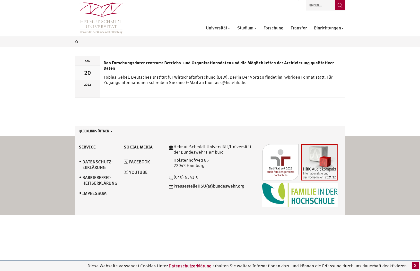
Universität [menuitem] (216, 28)
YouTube (138, 172)
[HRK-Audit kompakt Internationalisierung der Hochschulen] (319, 161)
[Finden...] (340, 5)
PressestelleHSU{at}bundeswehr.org (209, 186)
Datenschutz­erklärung (97, 164)
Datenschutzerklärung (190, 265)
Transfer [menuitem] (299, 28)
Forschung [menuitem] (273, 28)
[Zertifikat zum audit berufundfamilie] (280, 161)
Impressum (94, 193)
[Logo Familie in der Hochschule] (300, 194)
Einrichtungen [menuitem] (327, 28)
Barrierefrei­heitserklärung (99, 180)
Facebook (139, 161)
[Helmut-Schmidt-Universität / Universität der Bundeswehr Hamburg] (99, 18)
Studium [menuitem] (245, 28)
